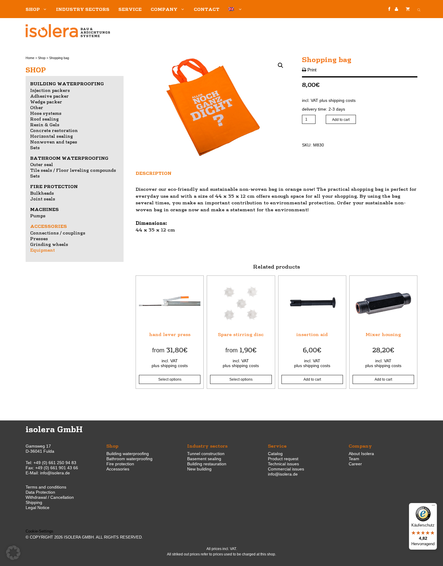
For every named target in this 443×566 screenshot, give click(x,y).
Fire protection (54, 186)
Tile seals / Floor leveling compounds (73, 170)
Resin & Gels (44, 124)
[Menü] (433, 506)
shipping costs (342, 100)
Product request (283, 458)
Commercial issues (286, 469)
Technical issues (283, 463)
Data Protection (40, 492)
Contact (206, 9)
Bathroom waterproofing (69, 158)
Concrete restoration (54, 130)
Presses (39, 238)
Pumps (38, 215)
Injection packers (50, 90)
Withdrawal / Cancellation (50, 497)
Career (355, 463)
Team (354, 458)
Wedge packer (46, 101)
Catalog (275, 453)
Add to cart (341, 120)
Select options (169, 379)
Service (130, 9)
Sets (35, 147)
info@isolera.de (55, 472)
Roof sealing (44, 118)
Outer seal (41, 164)
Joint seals (42, 198)
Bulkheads (42, 193)
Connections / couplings (57, 232)
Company (164, 9)
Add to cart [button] (312, 379)
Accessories (48, 226)
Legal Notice (37, 507)
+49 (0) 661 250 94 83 (54, 462)
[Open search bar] (419, 9)
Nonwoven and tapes (53, 141)
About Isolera (361, 453)
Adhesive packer (49, 96)
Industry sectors (82, 9)
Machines (44, 209)
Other (36, 107)
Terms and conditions (46, 487)
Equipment (42, 250)
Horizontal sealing (51, 136)
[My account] (396, 9)
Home (30, 58)
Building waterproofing (67, 83)
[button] (280, 65)
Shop (33, 9)
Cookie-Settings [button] (39, 531)
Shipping (34, 502)
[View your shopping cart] (407, 9)
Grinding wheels (49, 244)
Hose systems (45, 113)
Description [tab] (153, 173)
